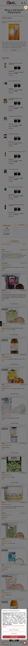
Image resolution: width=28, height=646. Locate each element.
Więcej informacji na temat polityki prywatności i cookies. (13, 626)
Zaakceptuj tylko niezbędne (14, 629)
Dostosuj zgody (14, 633)
